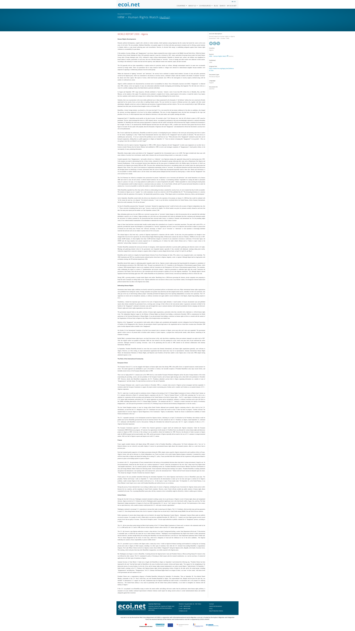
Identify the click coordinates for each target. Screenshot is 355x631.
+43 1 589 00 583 (185, 606)
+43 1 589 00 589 (185, 608)
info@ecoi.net (183, 611)
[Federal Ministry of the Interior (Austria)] (182, 625)
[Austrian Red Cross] (146, 625)
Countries (181, 6)
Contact (211, 604)
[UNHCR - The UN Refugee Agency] (212, 625)
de (235, 1)
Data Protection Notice (216, 611)
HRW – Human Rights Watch (217, 56)
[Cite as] (211, 43)
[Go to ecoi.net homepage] (129, 4)
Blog (216, 6)
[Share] (215, 43)
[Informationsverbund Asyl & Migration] (197, 625)
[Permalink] (218, 43)
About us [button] (192, 6)
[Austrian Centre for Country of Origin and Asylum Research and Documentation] (160, 625)
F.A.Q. (211, 608)
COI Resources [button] (205, 6)
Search (222, 6)
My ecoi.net (231, 6)
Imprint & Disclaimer (215, 606)
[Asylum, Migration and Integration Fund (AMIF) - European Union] (170, 625)
